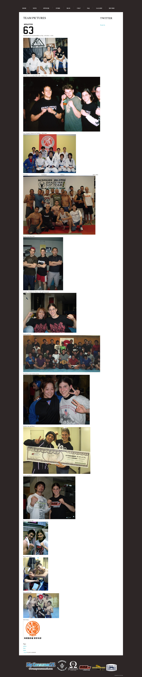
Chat (78, 8)
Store (58, 8)
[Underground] (85, 670)
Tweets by (102, 25)
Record (111, 8)
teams (24, 650)
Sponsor (46, 8)
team (24, 648)
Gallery (99, 8)
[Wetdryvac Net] (98, 670)
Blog (68, 8)
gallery (25, 646)
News (35, 8)
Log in (25, 652)
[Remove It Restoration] (111, 670)
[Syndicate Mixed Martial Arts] (62, 670)
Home (24, 8)
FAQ (88, 8)
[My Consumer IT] (40, 670)
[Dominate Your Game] (73, 670)
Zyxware (121, 675)
